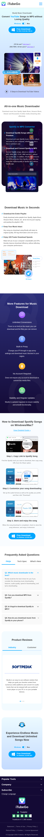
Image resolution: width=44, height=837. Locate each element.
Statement (10, 826)
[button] (20, 701)
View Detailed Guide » (22, 430)
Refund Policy (10, 830)
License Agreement (31, 830)
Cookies (20, 830)
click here (26, 44)
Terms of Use (20, 826)
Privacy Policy (32, 826)
